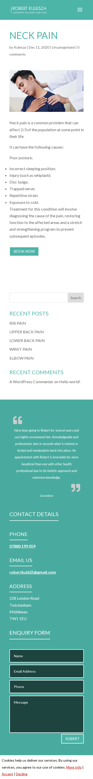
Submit (72, 738)
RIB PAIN (17, 323)
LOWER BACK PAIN (27, 340)
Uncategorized (63, 47)
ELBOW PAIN (21, 358)
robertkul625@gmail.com (32, 572)
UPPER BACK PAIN (26, 331)
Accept (7, 774)
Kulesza (20, 47)
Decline (22, 774)
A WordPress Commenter (31, 381)
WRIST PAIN (20, 349)
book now (24, 251)
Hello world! (69, 381)
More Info (74, 767)
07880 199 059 (22, 546)
